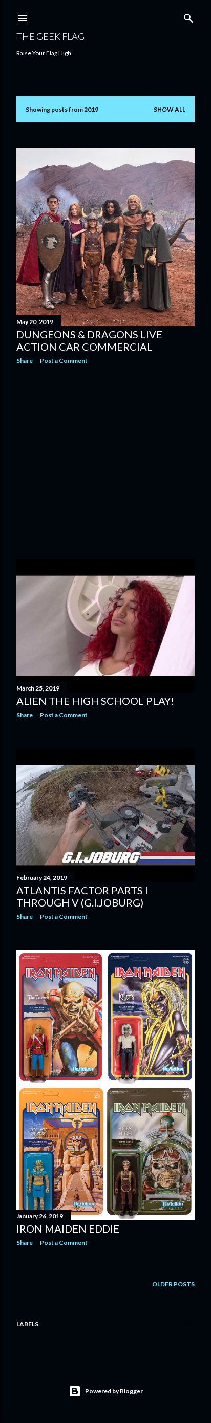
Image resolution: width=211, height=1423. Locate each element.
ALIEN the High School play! (95, 701)
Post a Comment (64, 360)
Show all (169, 109)
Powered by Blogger (114, 1391)
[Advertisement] (105, 461)
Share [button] (24, 360)
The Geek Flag (50, 36)
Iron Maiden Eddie (67, 1228)
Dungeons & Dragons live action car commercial (89, 340)
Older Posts (173, 1284)
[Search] (188, 16)
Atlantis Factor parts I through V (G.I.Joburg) (82, 896)
